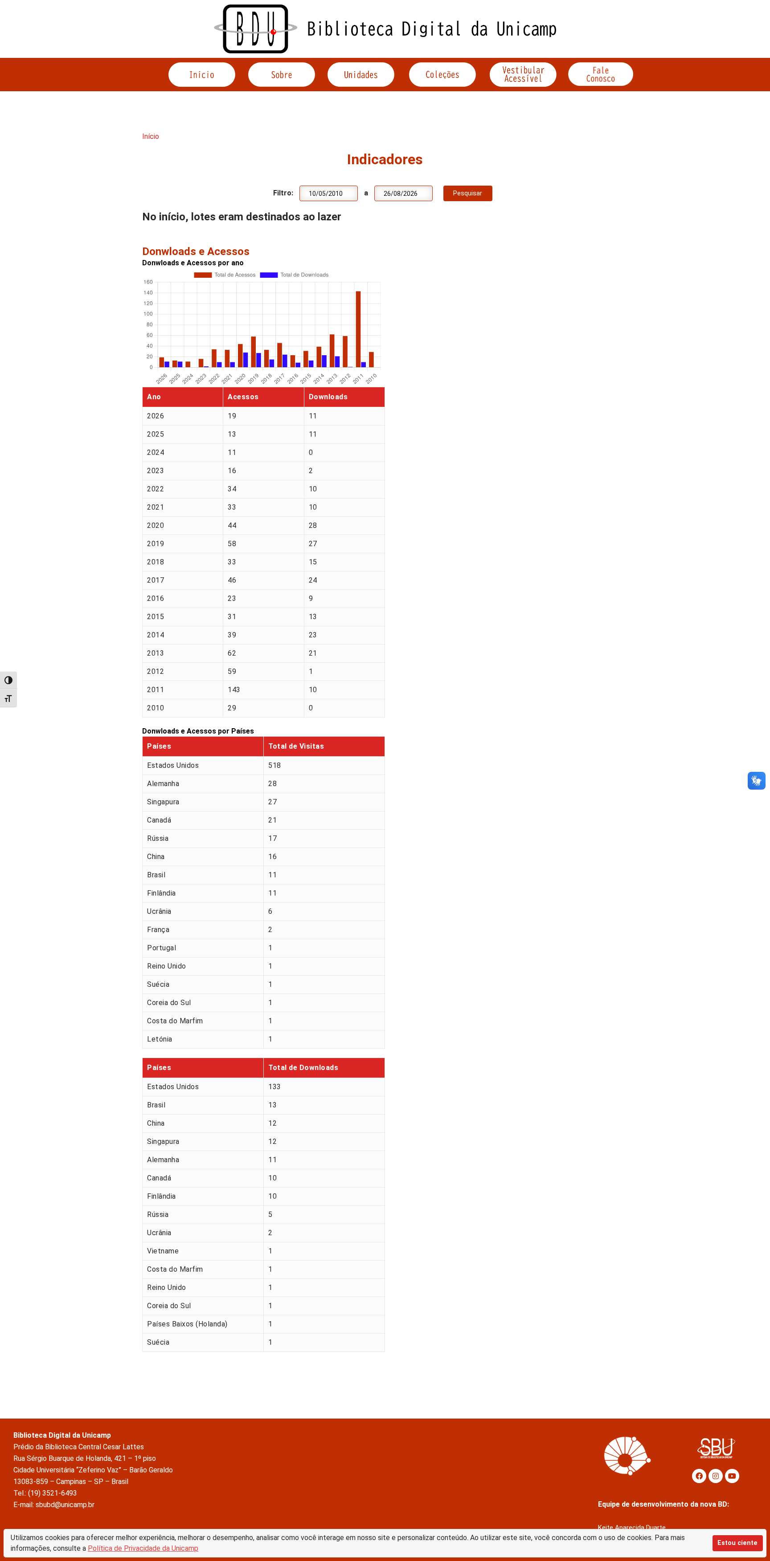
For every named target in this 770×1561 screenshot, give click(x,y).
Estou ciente (737, 1543)
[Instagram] (716, 1476)
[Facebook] (699, 1476)
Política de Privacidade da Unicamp (143, 1548)
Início (150, 136)
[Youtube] (732, 1476)
